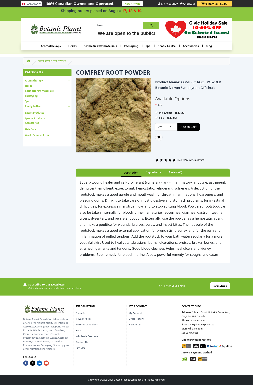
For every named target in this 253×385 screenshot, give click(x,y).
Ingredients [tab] (154, 172)
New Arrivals (132, 3)
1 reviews (182, 159)
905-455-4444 (198, 320)
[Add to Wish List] (159, 137)
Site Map (81, 348)
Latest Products (34, 112)
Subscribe (220, 285)
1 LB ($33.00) (168, 118)
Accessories (191, 46)
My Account (135, 313)
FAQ (78, 330)
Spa (148, 46)
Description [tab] (131, 172)
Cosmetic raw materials (100, 46)
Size (159, 105)
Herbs (72, 46)
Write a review (196, 159)
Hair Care (30, 129)
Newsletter (135, 324)
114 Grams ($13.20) (172, 113)
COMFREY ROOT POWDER (52, 61)
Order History (136, 318)
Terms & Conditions (87, 324)
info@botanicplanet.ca (201, 324)
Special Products (35, 118)
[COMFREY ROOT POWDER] (113, 116)
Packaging (131, 46)
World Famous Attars (37, 135)
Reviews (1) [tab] (175, 172)
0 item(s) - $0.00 (216, 4)
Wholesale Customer (87, 336)
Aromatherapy (51, 46)
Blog (209, 46)
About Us (81, 313)
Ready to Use (167, 46)
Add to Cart (189, 127)
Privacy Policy (83, 318)
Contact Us (82, 342)
